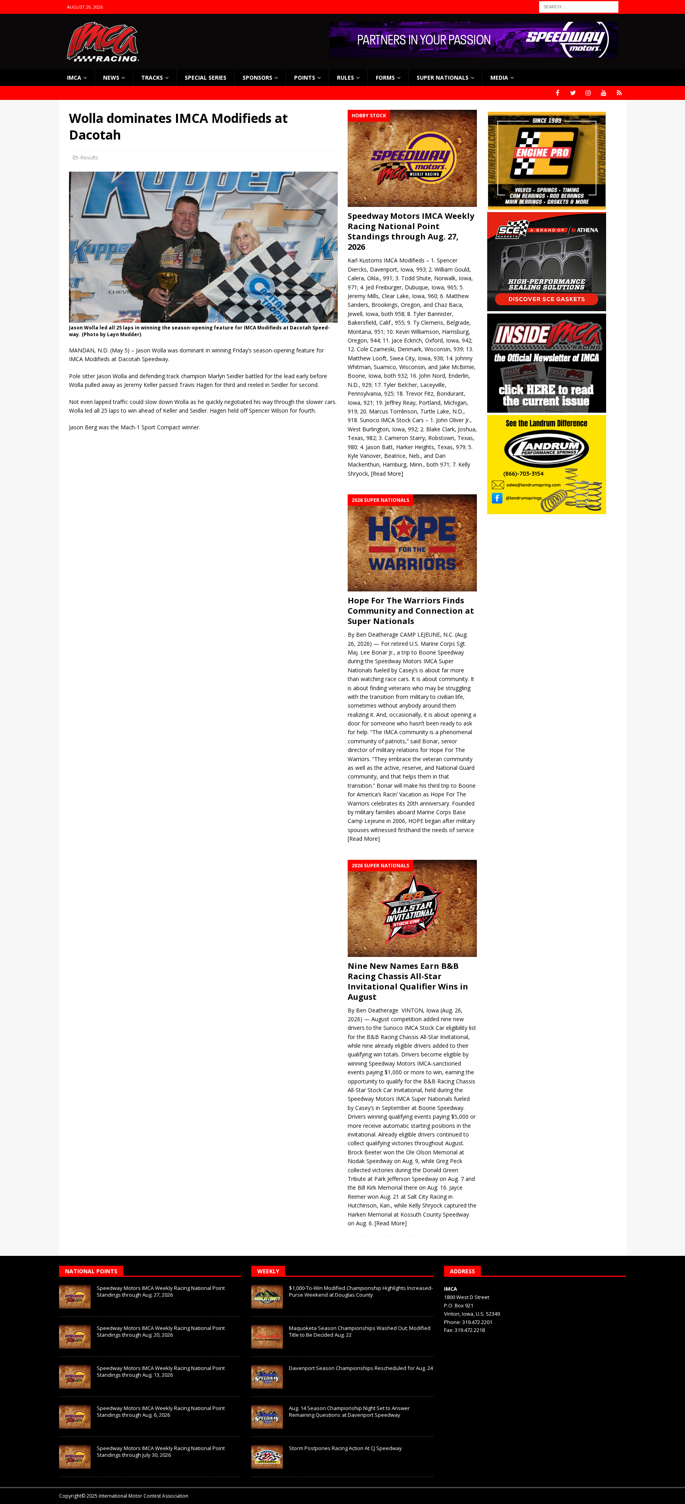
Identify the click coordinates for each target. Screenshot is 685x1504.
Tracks (152, 77)
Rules (345, 77)
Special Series (205, 77)
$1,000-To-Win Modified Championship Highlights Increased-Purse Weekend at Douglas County (361, 1291)
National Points (91, 1271)
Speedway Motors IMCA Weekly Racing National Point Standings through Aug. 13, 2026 (161, 1371)
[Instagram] (588, 93)
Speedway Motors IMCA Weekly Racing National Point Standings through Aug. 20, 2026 (161, 1331)
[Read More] (387, 473)
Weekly (268, 1271)
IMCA (74, 77)
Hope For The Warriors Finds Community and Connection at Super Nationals (411, 610)
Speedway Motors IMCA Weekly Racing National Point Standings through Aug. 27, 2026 (411, 231)
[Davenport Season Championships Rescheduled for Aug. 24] (267, 1377)
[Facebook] (557, 93)
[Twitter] (573, 93)
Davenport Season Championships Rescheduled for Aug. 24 (361, 1368)
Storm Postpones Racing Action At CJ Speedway (345, 1448)
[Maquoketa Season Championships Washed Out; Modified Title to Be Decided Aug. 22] (267, 1337)
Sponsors (257, 77)
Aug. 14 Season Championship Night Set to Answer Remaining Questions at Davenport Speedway (349, 1411)
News (111, 77)
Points (304, 77)
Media (499, 77)
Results (89, 157)
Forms (385, 77)
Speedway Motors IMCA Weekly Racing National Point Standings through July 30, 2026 (161, 1451)
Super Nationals (443, 77)
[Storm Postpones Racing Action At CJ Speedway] (267, 1457)
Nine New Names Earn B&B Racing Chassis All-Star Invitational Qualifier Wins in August (408, 981)
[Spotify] (619, 93)
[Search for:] (578, 6)
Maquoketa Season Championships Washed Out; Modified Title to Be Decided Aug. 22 (360, 1331)
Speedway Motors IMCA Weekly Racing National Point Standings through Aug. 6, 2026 (161, 1411)
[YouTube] (604, 93)
